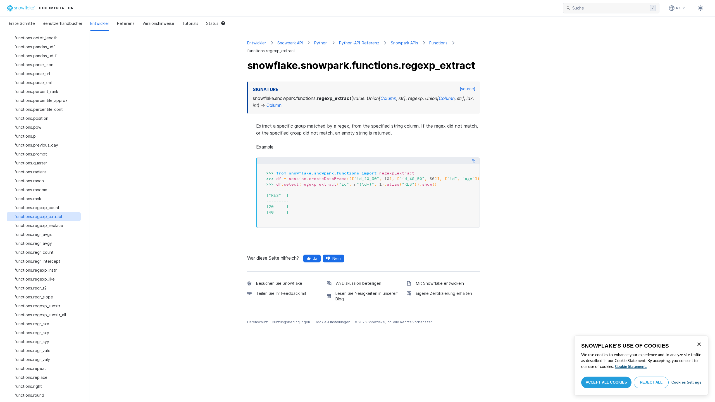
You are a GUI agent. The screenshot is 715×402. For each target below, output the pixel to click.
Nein (336, 258)
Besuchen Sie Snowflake (279, 283)
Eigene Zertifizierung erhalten (444, 293)
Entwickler (99, 23)
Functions (438, 42)
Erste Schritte (22, 23)
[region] (641, 365)
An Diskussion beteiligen (358, 283)
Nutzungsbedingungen (291, 322)
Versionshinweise (158, 23)
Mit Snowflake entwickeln (440, 283)
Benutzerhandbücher (62, 23)
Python (321, 42)
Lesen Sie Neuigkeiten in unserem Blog (367, 296)
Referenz (126, 23)
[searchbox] (610, 8)
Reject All (651, 382)
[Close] (699, 344)
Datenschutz (257, 322)
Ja (315, 258)
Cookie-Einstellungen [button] (332, 322)
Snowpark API (290, 42)
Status (212, 23)
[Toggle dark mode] (700, 8)
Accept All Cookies (606, 382)
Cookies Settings (686, 382)
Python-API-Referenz (359, 42)
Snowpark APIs (404, 42)
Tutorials (190, 23)
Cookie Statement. (631, 367)
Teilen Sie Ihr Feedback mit (281, 293)
